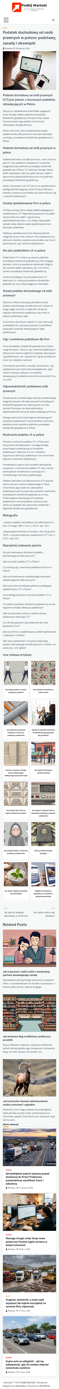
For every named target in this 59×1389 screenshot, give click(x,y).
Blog (5, 28)
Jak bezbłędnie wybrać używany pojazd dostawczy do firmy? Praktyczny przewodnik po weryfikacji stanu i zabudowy (27, 1179)
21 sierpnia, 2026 (26, 1187)
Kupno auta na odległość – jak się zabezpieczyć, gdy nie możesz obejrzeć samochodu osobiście (27, 1364)
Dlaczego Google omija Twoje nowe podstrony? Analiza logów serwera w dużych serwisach (26, 1241)
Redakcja (8, 48)
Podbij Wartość (28, 1382)
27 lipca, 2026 (24, 1310)
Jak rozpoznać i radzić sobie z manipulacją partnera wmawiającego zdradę (26, 973)
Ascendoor (21, 1386)
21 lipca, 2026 (24, 1372)
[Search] (53, 20)
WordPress (44, 1386)
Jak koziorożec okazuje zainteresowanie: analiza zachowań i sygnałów (25, 1103)
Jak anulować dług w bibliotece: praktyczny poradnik (27, 1038)
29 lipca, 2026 (24, 1249)
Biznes (9, 1170)
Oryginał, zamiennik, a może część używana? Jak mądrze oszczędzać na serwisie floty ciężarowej (26, 1303)
